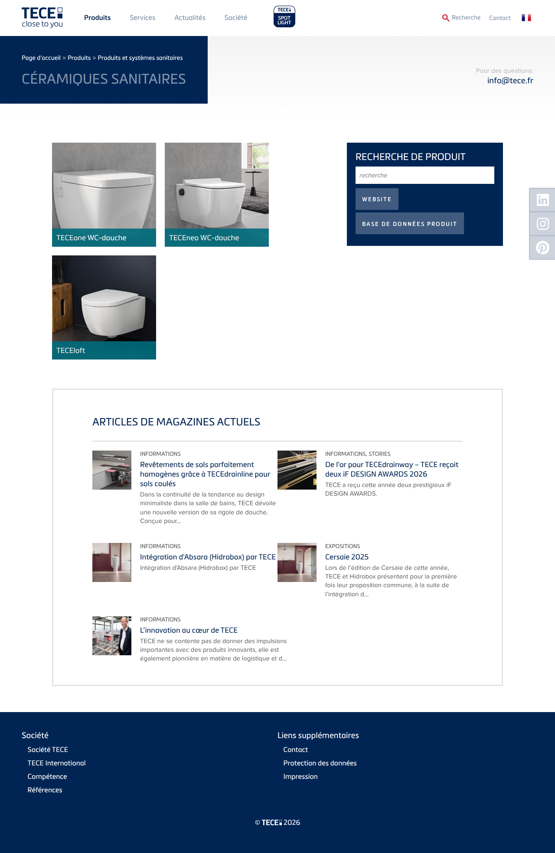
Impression (301, 776)
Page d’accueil (41, 58)
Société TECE (48, 749)
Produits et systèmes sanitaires (140, 58)
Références (45, 789)
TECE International (57, 763)
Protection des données (320, 763)
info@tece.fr (510, 80)
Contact (500, 18)
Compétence (47, 776)
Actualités (190, 17)
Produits (97, 17)
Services (142, 17)
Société (236, 17)
